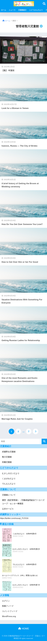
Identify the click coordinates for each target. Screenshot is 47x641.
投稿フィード (8, 606)
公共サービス (8, 509)
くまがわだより (9, 479)
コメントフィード (9, 611)
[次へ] (35, 431)
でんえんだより (9, 484)
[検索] (44, 441)
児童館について (9, 495)
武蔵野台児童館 (9, 452)
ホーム (3, 10)
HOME (25, 628)
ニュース (12, 10)
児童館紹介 (22, 10)
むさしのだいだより (10, 473)
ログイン (6, 601)
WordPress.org (9, 616)
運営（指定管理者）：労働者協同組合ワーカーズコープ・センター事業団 (23, 502)
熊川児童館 (7, 457)
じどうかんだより (36, 10)
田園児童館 (7, 462)
